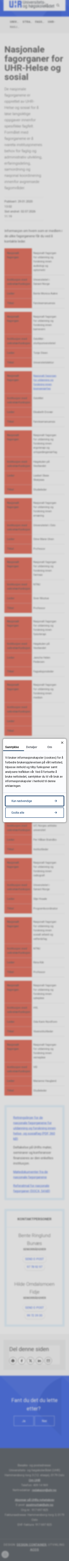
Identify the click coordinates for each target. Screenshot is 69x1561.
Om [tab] (49, 747)
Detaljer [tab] (31, 747)
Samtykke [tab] (12, 747)
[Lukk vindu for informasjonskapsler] (62, 742)
